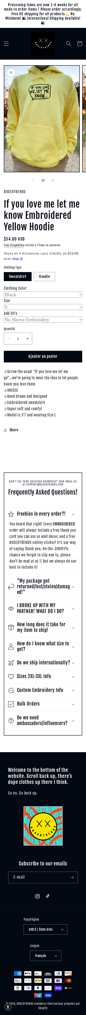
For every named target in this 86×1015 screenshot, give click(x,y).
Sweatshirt (18, 276)
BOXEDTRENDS (25, 1003)
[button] (6, 43)
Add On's (10, 313)
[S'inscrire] (72, 877)
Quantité (9, 329)
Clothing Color (15, 288)
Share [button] (14, 430)
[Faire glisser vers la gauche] (33, 180)
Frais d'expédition (14, 245)
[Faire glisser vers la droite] (53, 180)
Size (7, 300)
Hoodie (44, 276)
